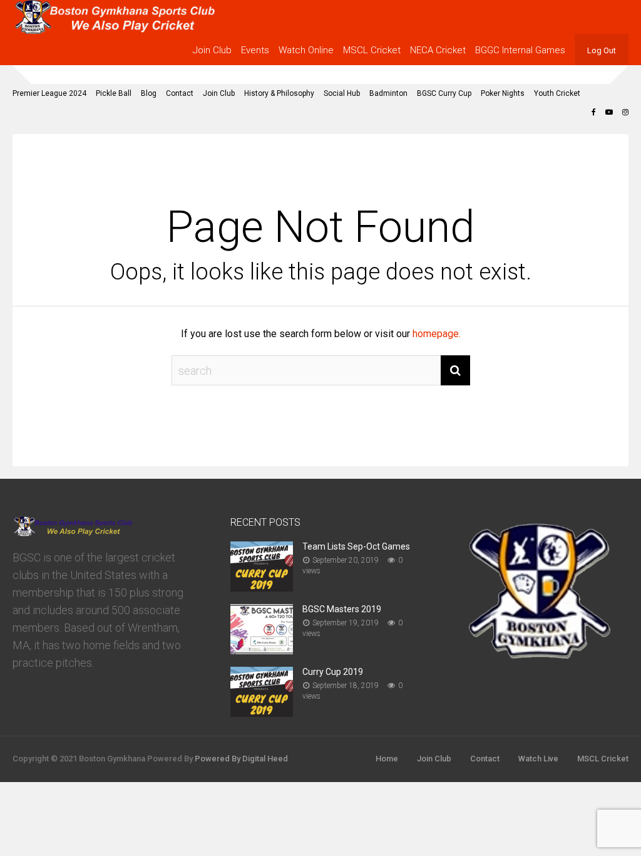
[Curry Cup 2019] (261, 712)
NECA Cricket (438, 50)
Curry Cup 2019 (332, 672)
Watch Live (538, 758)
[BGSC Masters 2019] (261, 650)
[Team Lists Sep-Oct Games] (261, 587)
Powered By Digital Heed (241, 758)
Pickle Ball (113, 93)
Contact (179, 93)
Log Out (601, 50)
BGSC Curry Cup (444, 93)
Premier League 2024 (49, 93)
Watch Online (306, 50)
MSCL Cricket (372, 50)
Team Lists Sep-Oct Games (356, 546)
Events (255, 50)
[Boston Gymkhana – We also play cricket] (114, 31)
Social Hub (342, 93)
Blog (148, 93)
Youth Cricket (557, 93)
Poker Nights (503, 93)
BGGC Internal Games (520, 50)
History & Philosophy (279, 93)
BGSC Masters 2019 (341, 609)
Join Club (212, 50)
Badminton (388, 93)
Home (387, 758)
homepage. (437, 334)
